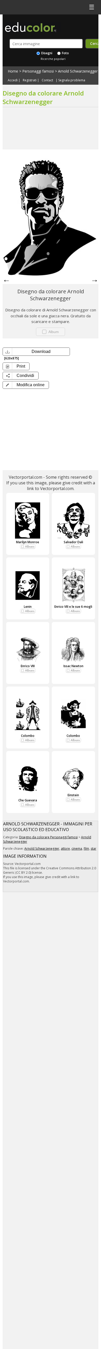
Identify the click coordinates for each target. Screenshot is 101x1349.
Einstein (73, 795)
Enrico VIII (28, 666)
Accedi (13, 80)
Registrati (30, 80)
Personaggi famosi (38, 71)
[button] (26, 385)
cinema (76, 848)
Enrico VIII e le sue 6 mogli (73, 606)
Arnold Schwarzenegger (78, 71)
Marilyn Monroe (27, 542)
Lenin (28, 606)
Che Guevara (27, 800)
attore (65, 848)
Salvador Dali (73, 542)
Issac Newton (73, 666)
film (86, 848)
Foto (65, 53)
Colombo (27, 735)
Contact (47, 80)
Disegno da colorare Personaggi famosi (48, 837)
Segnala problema (71, 80)
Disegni (46, 53)
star (93, 848)
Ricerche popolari (53, 59)
